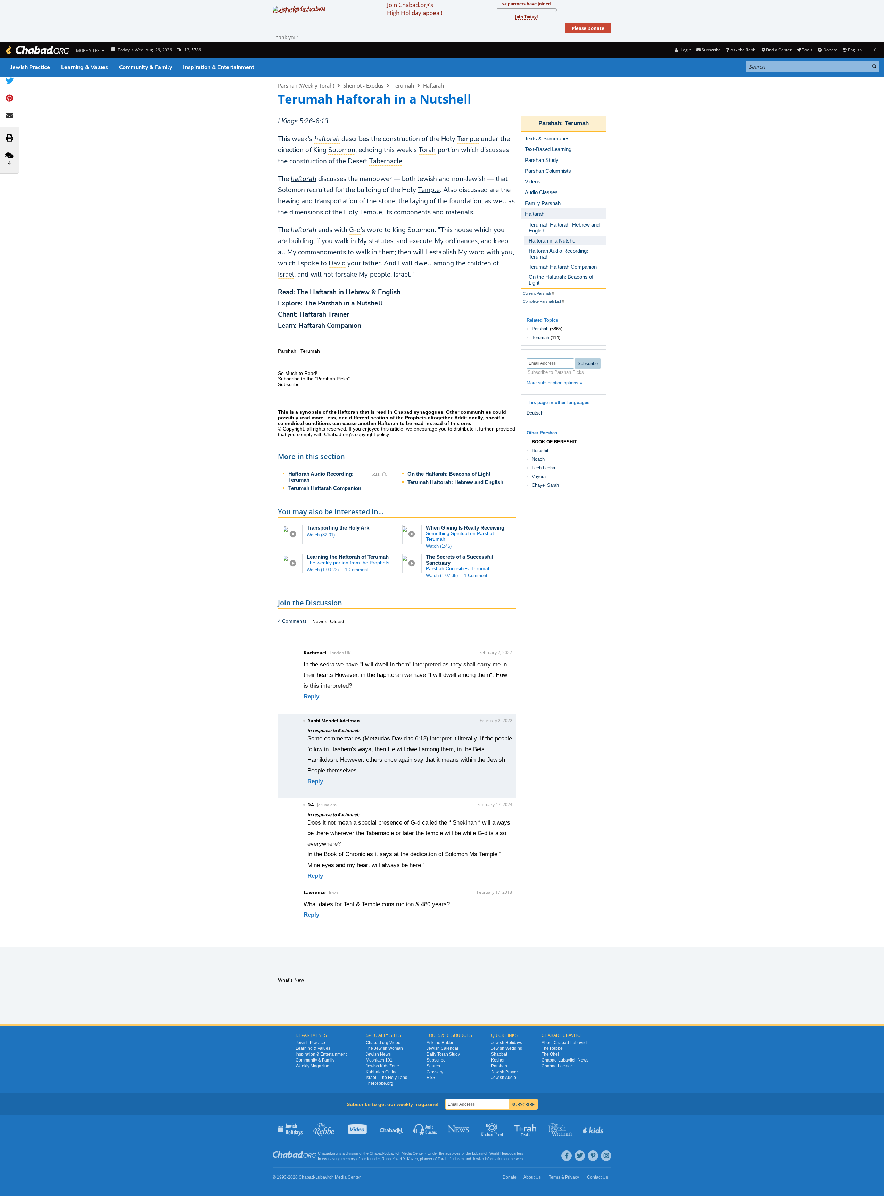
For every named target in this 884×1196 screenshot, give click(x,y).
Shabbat (499, 1054)
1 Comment (356, 569)
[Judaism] (37, 50)
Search (433, 1066)
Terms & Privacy (564, 1177)
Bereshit (540, 450)
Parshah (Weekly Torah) (306, 85)
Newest (321, 621)
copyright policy (372, 434)
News (459, 1129)
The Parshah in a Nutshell (343, 303)
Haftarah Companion (329, 325)
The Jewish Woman (384, 1048)
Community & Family (145, 67)
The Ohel (550, 1054)
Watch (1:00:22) (323, 569)
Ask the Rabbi (743, 50)
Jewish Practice (30, 67)
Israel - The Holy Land (386, 1077)
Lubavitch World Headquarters (497, 1153)
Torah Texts (526, 1129)
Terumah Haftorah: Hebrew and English (455, 482)
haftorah (303, 178)
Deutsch (535, 413)
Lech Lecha (543, 467)
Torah (442, 1159)
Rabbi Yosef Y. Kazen (400, 1159)
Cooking (492, 1129)
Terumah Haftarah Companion (324, 488)
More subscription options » (554, 382)
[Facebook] (566, 1155)
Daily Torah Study (443, 1054)
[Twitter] (580, 1155)
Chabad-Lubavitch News (565, 1060)
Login (685, 50)
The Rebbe (552, 1048)
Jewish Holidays (506, 1042)
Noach (538, 459)
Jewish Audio (503, 1077)
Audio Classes (425, 1129)
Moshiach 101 (379, 1060)
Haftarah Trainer (324, 314)
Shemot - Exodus (363, 85)
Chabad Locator (557, 1066)
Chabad (376, 1153)
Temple (429, 190)
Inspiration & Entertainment (218, 67)
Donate (830, 50)
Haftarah (433, 85)
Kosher (498, 1060)
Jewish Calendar (442, 1048)
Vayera (539, 476)
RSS (431, 1077)
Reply (311, 696)
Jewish (478, 1159)
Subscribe (436, 1060)
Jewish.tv (358, 1129)
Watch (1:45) (439, 546)
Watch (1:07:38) (442, 575)
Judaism (456, 1159)
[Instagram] (606, 1155)
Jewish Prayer (504, 1072)
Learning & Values (84, 67)
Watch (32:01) (321, 535)
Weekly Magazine (312, 1066)
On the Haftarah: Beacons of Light (448, 474)
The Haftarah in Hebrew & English (348, 292)
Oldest (337, 621)
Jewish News (378, 1054)
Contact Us (597, 1177)
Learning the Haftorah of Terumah (348, 557)
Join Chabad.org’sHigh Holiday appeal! (414, 9)
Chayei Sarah (545, 485)
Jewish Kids (593, 1129)
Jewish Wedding (506, 1048)
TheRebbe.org (379, 1083)
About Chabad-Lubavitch (565, 1042)
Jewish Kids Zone (382, 1066)
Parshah (549, 123)
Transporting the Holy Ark (338, 528)
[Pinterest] (593, 1155)
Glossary (435, 1072)
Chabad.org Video (383, 1042)
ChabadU (391, 1129)
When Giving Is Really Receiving (465, 528)
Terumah (403, 85)
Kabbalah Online (382, 1072)
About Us (532, 1177)
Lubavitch (392, 1153)
